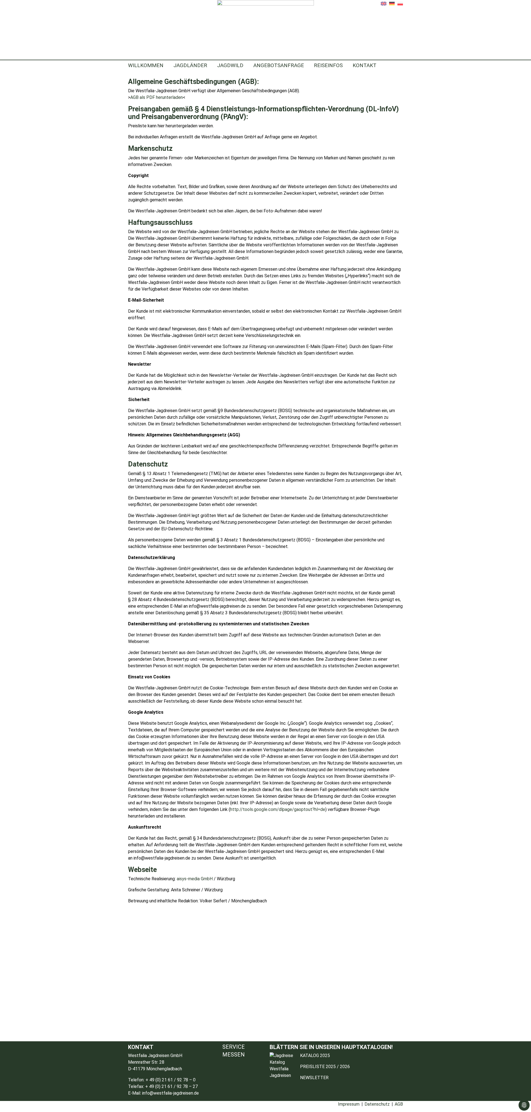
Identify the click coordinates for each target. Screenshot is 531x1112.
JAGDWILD (230, 65)
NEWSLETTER (314, 1077)
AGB (399, 1104)
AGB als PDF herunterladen (156, 97)
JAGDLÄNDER (190, 65)
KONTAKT (364, 65)
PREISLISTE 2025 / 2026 (325, 1066)
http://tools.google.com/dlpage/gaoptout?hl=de (277, 809)
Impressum (349, 1104)
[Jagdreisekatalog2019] (283, 1069)
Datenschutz (377, 1104)
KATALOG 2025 (315, 1055)
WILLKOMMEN (145, 65)
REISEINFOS (328, 65)
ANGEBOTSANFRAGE (278, 65)
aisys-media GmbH (194, 878)
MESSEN (233, 1054)
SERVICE (233, 1047)
